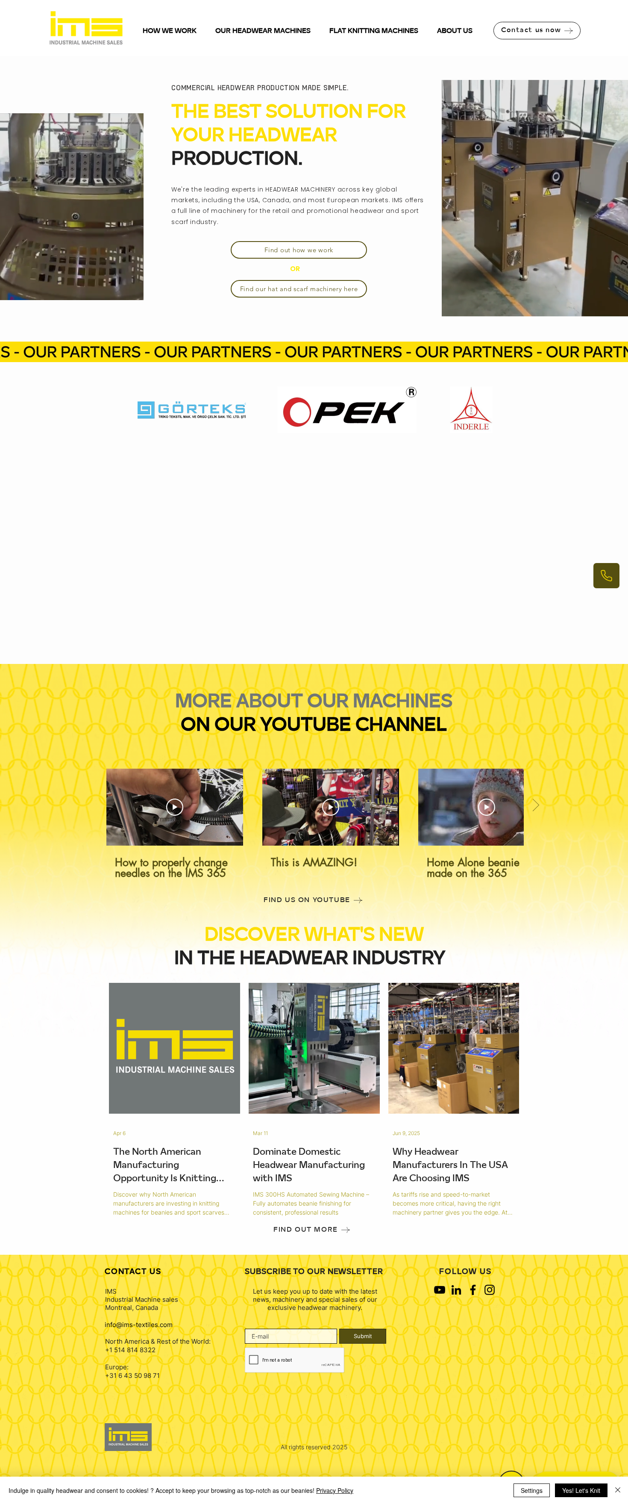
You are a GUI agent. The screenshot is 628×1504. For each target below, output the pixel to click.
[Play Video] (174, 807)
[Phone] (606, 575)
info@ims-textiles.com (139, 1325)
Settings (532, 1490)
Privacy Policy (334, 1490)
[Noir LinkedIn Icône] (456, 1290)
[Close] (618, 1490)
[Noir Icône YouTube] (439, 1290)
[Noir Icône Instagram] (489, 1290)
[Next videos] (535, 805)
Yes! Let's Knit (581, 1490)
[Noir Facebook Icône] (473, 1290)
